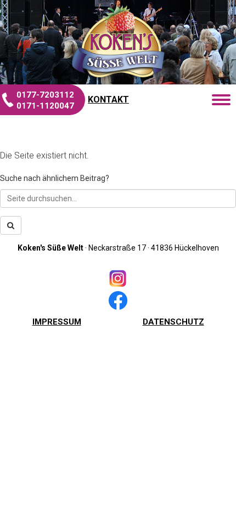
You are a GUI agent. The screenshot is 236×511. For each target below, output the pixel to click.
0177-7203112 (45, 95)
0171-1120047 (45, 106)
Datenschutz (173, 322)
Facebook (118, 300)
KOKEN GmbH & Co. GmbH (118, 41)
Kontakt (108, 99)
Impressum (56, 322)
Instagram (118, 278)
